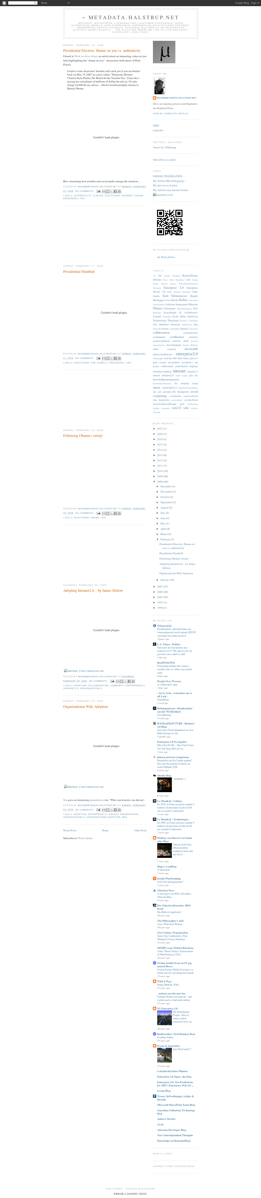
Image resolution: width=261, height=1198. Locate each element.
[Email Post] (98, 191)
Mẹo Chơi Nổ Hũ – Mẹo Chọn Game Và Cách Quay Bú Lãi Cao (175, 746)
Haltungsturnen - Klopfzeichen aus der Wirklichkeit (174, 709)
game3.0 (102, 363)
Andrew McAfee (166, 1119)
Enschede (157, 287)
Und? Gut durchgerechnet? (170, 881)
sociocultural (176, 400)
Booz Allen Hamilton (173, 279)
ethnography (158, 358)
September (166, 502)
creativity (176, 340)
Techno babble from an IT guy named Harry (174, 964)
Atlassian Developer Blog (171, 1130)
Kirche (175, 300)
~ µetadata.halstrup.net (130, 17)
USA (82, 198)
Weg (155, 324)
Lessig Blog (164, 1091)
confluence (177, 337)
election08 (112, 195)
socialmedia (175, 395)
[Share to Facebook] (115, 191)
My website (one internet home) (170, 190)
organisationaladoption (103, 817)
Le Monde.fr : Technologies (173, 819)
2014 (160, 450)
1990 (160, 608)
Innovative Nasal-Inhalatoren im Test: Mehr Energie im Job (175, 731)
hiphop (194, 366)
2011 (160, 465)
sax (159, 391)
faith (174, 358)
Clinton (98, 195)
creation (193, 337)
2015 (160, 444)
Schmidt (157, 316)
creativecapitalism (161, 340)
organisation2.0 (91, 688)
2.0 (154, 275)
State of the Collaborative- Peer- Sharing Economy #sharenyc (172, 937)
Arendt (167, 275)
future (186, 358)
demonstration (159, 345)
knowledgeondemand (162, 383)
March (164, 534)
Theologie (173, 320)
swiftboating (192, 404)
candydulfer (174, 328)
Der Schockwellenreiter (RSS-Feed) (174, 906)
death (185, 340)
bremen (165, 328)
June (163, 518)
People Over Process (169, 681)
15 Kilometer (163, 869)
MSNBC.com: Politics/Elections (175, 948)
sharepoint (183, 391)
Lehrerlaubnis (159, 304)
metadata (185, 383)
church (184, 328)
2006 (160, 592)
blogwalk (157, 328)
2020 (160, 434)
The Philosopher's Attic (170, 921)
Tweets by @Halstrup (164, 147)
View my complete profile (170, 113)
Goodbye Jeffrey (165, 1037)
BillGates (157, 279)
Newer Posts (69, 830)
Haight (194, 296)
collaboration (98, 685)
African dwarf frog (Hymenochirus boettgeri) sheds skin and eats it (183, 849)
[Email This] (104, 191)
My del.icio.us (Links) (165, 185)
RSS (195, 308)
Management (182, 304)
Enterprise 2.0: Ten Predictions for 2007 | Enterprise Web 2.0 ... (175, 1083)
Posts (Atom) (85, 838)
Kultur (183, 300)
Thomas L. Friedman (189, 320)
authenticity (82, 195)
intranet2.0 (71, 688)
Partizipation (170, 308)
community (117, 685)
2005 (160, 597)
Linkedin (158, 130)
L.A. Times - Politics (168, 644)
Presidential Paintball (79, 271)
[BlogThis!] (108, 191)
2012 (160, 460)
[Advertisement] (93, 235)
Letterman (170, 304)
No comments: (85, 191)
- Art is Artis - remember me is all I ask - (174, 694)
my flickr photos (166, 257)
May (163, 523)
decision (194, 341)
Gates (195, 291)
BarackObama (190, 275)
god (155, 362)
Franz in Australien (168, 1046)
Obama (139, 195)
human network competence (173, 757)
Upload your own (95, 671)
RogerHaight (170, 312)
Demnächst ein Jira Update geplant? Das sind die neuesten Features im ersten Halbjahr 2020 (174, 763)
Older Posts (140, 830)
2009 (160, 476)
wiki (124, 817)
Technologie (160, 320)
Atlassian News (165, 890)
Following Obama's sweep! (83, 435)
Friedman (186, 291)
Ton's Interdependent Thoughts (175, 1135)
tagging (156, 408)
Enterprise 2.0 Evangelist (171, 742)
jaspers (185, 375)
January (165, 580)
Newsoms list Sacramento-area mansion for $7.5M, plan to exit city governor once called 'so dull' (174, 651)
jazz (191, 375)
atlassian (175, 324)
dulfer (156, 349)
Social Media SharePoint (185, 316)
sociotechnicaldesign (164, 404)
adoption (80, 685)
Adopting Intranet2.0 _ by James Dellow (93, 590)
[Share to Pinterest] (119, 191)
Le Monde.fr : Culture (169, 801)
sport (181, 403)
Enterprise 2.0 (174, 287)
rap (154, 391)
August (164, 507)
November (166, 491)
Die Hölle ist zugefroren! (169, 912)
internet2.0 (193, 371)
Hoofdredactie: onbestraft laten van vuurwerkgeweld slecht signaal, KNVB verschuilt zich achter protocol (176, 632)
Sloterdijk (167, 316)
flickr (179, 358)
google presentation (123, 814)
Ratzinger (157, 312)
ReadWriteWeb (166, 662)
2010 (160, 471)
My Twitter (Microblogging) (168, 181)
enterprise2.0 (135, 685)
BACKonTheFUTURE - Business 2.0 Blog (175, 724)
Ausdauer (176, 275)
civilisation (193, 328)
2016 (160, 439)
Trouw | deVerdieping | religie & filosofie (175, 1097)
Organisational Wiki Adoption (85, 706)
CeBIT (188, 279)
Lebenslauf (193, 300)
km (196, 375)
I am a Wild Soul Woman (169, 924)
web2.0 (176, 408)
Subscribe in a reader (164, 159)
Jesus (167, 300)
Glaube (156, 296)
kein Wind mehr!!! (182, 1049)
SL (180, 312)
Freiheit (177, 291)
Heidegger (158, 300)
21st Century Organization (172, 932)
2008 (160, 275)
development (174, 345)
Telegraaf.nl (164, 625)
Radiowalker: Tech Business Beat (176, 1034)
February (165, 539)
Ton (65, 800)
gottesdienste (181, 366)
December (166, 486)
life (175, 383)
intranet (156, 375)
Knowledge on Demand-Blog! (174, 1140)
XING (156, 125)
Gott (165, 296)
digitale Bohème (190, 345)
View (83, 671)
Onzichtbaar (163, 699)
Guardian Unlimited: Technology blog (176, 1111)
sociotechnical (191, 399)
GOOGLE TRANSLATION (167, 176)
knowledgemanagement (166, 379)
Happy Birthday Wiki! (168, 984)
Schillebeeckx (191, 312)
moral (195, 383)
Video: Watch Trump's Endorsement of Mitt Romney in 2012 (175, 952)
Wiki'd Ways (164, 981)
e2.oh (160, 1124)
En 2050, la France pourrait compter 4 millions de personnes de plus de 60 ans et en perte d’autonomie (175, 807)
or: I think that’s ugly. (167, 684)
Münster (193, 304)
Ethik (169, 291)
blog (196, 324)
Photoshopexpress (184, 308)
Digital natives (168, 283)
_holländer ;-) (179, 778)
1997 (160, 602)
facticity (168, 358)
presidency (71, 198)
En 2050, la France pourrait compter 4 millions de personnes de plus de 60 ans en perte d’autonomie (175, 826)
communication (190, 332)
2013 (160, 455)
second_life (169, 391)
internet (127, 195)
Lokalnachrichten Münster (172, 1071)
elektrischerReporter (162, 354)
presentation (96, 800)
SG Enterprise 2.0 (167, 1008)
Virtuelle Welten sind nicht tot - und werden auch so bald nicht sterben (174, 998)
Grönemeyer (179, 296)
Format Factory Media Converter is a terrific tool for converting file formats (175, 971)
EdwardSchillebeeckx (188, 283)
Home (105, 830)
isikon (177, 375)
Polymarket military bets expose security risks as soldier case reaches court (174, 669)
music (156, 387)
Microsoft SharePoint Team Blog (176, 1105)
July (163, 513)
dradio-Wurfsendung (169, 878)
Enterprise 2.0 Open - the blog (174, 1076)
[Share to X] (111, 191)
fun (93, 363)
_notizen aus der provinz (171, 993)
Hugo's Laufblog (167, 866)
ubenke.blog (164, 775)
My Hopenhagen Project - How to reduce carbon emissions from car (182, 1016)
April (163, 529)
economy (171, 349)
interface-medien (162, 371)
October (165, 497)
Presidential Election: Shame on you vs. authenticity (101, 50)
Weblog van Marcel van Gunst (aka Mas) (174, 839)
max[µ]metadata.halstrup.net (177, 98)
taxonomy (165, 408)
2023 (160, 428)
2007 (160, 586)
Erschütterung (164, 714)
